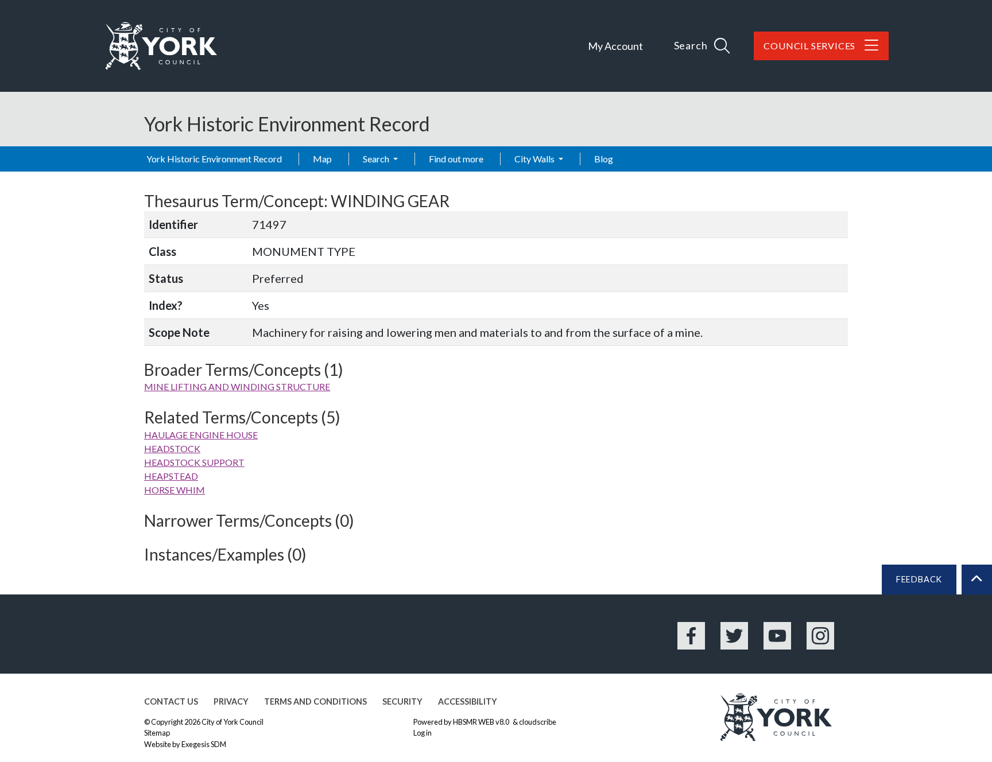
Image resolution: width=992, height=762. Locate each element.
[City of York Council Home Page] (161, 46)
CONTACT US (171, 701)
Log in (422, 732)
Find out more (456, 158)
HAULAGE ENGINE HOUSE (201, 434)
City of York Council (233, 721)
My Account (615, 46)
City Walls (535, 158)
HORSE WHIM (174, 489)
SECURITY (402, 701)
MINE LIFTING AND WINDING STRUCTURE (237, 386)
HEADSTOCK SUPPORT (194, 462)
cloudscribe (537, 721)
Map (322, 158)
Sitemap (157, 732)
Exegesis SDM (203, 744)
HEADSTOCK (172, 448)
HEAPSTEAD (171, 476)
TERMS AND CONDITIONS (315, 701)
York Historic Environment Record (214, 158)
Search (377, 158)
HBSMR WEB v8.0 (481, 721)
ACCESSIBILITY (467, 701)
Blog (603, 158)
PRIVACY (231, 701)
